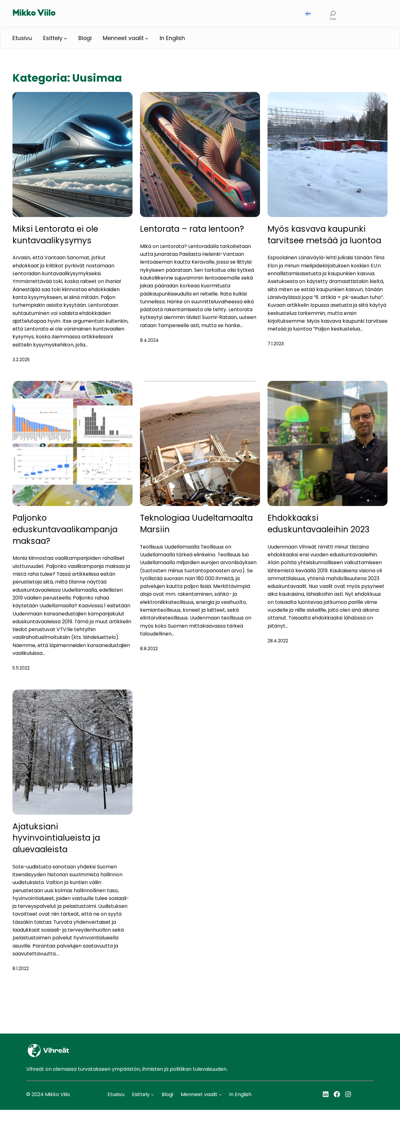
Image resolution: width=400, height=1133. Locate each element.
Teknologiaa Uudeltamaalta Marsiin (196, 523)
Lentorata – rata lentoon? (192, 229)
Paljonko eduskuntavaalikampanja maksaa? (65, 529)
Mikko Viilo (34, 13)
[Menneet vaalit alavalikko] (146, 38)
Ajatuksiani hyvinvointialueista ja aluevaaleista (56, 838)
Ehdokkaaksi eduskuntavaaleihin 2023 (319, 523)
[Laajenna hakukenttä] (333, 13)
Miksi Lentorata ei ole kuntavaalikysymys (55, 234)
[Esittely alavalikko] (65, 38)
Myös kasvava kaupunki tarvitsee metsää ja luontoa (324, 234)
